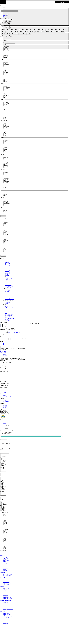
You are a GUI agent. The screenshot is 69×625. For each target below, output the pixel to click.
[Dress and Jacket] (3, 460)
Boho (5, 63)
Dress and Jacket (6, 64)
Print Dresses (6, 72)
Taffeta (5, 151)
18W (27, 31)
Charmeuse (5, 140)
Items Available (5, 355)
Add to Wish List (3, 349)
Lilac (4, 233)
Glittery (5, 113)
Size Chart (2, 350)
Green (5, 223)
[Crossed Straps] (3, 469)
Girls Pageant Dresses (7, 50)
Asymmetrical (6, 158)
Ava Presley (7, 262)
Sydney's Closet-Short (8, 315)
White (5, 253)
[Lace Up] (3, 470)
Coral (5, 244)
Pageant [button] (4, 293)
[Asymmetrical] (2, 488)
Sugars (6, 313)
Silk (4, 150)
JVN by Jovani (7, 272)
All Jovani (6, 264)
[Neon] (1, 474)
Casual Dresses (6, 45)
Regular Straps (6, 211)
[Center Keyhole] (3, 465)
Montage (6, 303)
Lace (4, 132)
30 (8, 31)
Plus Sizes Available (7, 95)
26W (48, 31)
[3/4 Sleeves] (3, 502)
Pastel (5, 118)
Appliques (5, 123)
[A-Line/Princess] (3, 497)
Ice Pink (5, 235)
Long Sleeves (6, 202)
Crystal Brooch (6, 126)
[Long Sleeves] (3, 503)
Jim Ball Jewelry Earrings (9, 279)
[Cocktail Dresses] (4, 456)
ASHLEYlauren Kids (8, 306)
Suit (4, 78)
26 (65, 29)
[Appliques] (2, 477)
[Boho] (3, 459)
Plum (4, 241)
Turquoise (5, 226)
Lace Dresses (6, 65)
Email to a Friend (3, 352)
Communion (6, 47)
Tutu (4, 80)
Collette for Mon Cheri (9, 265)
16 (43, 29)
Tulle (4, 152)
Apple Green (6, 222)
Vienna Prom (7, 275)
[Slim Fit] (3, 499)
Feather (5, 128)
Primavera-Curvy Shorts (7, 614)
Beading (5, 124)
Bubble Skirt (6, 86)
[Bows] (2, 479)
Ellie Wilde (7, 266)
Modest (5, 70)
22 (56, 29)
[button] (4, 7)
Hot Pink (5, 238)
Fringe (5, 131)
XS (9, 33)
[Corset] (3, 466)
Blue (4, 230)
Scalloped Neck (6, 181)
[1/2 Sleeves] (3, 501)
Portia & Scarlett (7, 273)
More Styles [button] (5, 308)
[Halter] (3, 493)
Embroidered (6, 127)
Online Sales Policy (3, 351)
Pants (4, 71)
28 (4, 31)
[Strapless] (3, 509)
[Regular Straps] (3, 507)
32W (63, 31)
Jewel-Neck (6, 175)
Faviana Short (7, 284)
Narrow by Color (5, 218)
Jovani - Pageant (7, 295)
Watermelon (6, 240)
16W (22, 31)
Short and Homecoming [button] (7, 280)
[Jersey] (2, 485)
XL (25, 33)
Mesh (5, 146)
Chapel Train (6, 159)
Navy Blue (5, 231)
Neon (5, 116)
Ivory (5, 246)
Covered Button (6, 102)
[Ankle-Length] (2, 487)
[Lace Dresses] (3, 461)
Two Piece (5, 81)
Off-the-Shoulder (6, 178)
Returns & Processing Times (7, 396)
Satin (4, 148)
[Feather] (2, 484)
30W (58, 31)
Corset (5, 89)
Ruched (5, 96)
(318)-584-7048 (3, 392)
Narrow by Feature (5, 38)
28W (53, 31)
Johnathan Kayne (8, 270)
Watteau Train (6, 167)
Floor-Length (6, 162)
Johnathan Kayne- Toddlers (9, 299)
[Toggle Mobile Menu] (0, 419)
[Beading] (2, 478)
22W (38, 31)
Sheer (5, 106)
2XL (29, 33)
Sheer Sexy (6, 74)
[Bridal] (4, 453)
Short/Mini (5, 164)
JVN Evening (7, 291)
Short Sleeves (6, 204)
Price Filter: (4, 22)
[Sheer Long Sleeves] (3, 504)
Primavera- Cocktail (6, 613)
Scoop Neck (6, 182)
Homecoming (6, 51)
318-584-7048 (62, 2)
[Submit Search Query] (12, 430)
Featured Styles (7, 320)
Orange (5, 243)
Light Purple (6, 234)
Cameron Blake (7, 302)
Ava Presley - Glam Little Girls (10, 307)
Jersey (5, 143)
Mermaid (5, 194)
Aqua (5, 225)
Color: (1, 341)
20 (52, 29)
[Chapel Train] (2, 489)
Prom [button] (3, 260)
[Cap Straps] (3, 506)
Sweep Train (6, 165)
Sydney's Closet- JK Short (9, 314)
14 (39, 29)
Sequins (5, 135)
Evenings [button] (4, 288)
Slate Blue (5, 229)
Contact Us (4, 395)
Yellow (5, 514)
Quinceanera (6, 55)
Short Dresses (6, 75)
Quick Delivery (16, 332)
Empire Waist (6, 193)
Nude (5, 247)
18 (48, 29)
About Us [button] (4, 423)
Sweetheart (5, 186)
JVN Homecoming (8, 287)
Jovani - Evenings (8, 290)
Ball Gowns (6, 62)
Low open (5, 105)
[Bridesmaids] (4, 454)
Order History (5, 406)
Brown (5, 249)
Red (4, 242)
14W (17, 31)
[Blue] (3, 344)
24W (43, 31)
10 (31, 29)
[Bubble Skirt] (3, 463)
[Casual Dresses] (4, 455)
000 (4, 29)
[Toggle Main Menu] (0, 5)
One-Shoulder (6, 179)
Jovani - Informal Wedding (9, 318)
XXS (4, 33)
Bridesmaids (6, 43)
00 (8, 29)
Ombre (5, 117)
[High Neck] (3, 494)
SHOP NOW (2, 9)
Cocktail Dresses (6, 46)
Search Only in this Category (7, 21)
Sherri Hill (6, 274)
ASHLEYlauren (7, 263)
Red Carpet (6, 56)
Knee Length (6, 163)
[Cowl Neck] (3, 492)
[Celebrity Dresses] (3, 464)
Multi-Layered (6, 91)
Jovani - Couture (5, 596)
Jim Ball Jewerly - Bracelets (9, 278)
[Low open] (3, 471)
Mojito (5, 221)
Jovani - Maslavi (7, 292)
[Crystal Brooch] (2, 480)
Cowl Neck (6, 172)
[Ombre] (1, 475)
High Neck (5, 174)
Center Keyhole (6, 88)
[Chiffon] (2, 483)
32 (12, 31)
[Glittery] (1, 473)
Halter (5, 173)
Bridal (5, 42)
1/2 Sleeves (6, 200)
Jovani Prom (7, 271)
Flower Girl (6, 49)
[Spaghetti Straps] (3, 508)
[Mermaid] (3, 498)
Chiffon (5, 141)
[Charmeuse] (2, 482)
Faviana (6, 267)
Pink (4, 531)
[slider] (62, 436)
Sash (4, 134)
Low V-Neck (6, 177)
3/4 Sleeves (6, 201)
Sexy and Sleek (6, 73)
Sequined (5, 149)
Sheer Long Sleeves (7, 203)
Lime (4, 224)
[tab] (36, 268)
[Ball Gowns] (3, 458)
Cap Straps (5, 210)
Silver (5, 252)
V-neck (5, 187)
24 (60, 29)
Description (5, 354)
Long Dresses (6, 69)
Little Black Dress (7, 66)
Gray (4, 251)
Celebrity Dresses (7, 87)
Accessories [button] (5, 276)
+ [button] (3, 261)
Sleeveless (5, 205)
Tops (4, 79)
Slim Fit (5, 195)
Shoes (6, 317)
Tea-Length (6, 166)
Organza (5, 147)
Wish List (4, 407)
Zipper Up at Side (7, 109)
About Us (4, 400)
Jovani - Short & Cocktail (9, 286)
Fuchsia (5, 239)
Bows (5, 125)
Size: (1, 336)
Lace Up (5, 104)
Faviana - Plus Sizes (6, 563)
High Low (5, 90)
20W (32, 31)
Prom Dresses (6, 54)
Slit (4, 97)
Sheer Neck (6, 183)
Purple (5, 232)
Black (5, 250)
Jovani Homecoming (8, 285)
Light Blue (5, 227)
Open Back (6, 93)
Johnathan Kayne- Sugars (9, 298)
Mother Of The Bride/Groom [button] (8, 300)
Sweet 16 (5, 57)
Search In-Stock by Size (6, 26)
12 (35, 29)
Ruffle (5, 133)
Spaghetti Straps (6, 212)
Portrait (5, 180)
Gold (4, 248)
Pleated (5, 94)
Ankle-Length (6, 157)
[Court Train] (2, 490)
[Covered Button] (3, 468)
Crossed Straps (6, 103)
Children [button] (4, 304)
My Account (5, 405)
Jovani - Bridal (7, 316)
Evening (5, 48)
